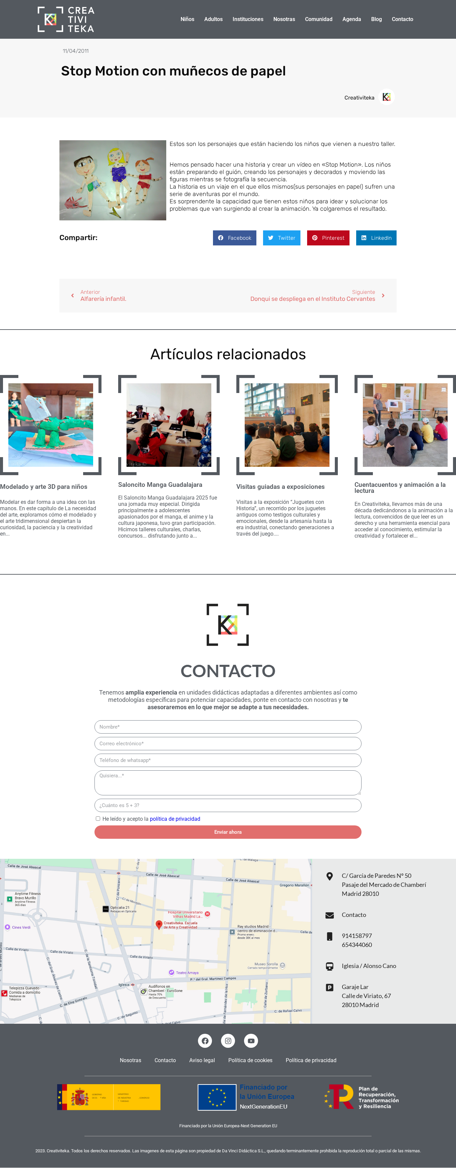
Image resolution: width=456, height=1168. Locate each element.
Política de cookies (250, 1060)
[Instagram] (228, 1041)
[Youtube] (251, 1041)
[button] (234, 237)
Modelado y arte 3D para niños (43, 487)
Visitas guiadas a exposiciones (280, 487)
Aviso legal (202, 1060)
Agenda (352, 19)
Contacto (402, 19)
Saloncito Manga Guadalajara (160, 485)
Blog (376, 19)
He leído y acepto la (151, 819)
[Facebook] (205, 1041)
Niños (187, 19)
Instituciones (248, 19)
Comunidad (318, 19)
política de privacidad (175, 819)
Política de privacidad (311, 1060)
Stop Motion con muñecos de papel (173, 71)
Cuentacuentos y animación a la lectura (400, 488)
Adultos (213, 19)
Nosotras (284, 19)
